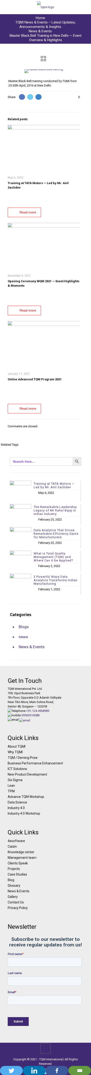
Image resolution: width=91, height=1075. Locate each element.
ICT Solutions (17, 769)
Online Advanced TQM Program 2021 (35, 379)
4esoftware (16, 841)
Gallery (13, 897)
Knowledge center (21, 852)
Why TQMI (15, 752)
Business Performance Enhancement (35, 763)
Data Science (17, 802)
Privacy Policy (18, 908)
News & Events (40, 31)
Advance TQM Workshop (26, 797)
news (23, 636)
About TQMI (16, 746)
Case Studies (17, 874)
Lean (11, 785)
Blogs (24, 626)
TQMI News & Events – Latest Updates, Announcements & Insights (45, 24)
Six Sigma (15, 780)
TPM (11, 791)
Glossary (14, 885)
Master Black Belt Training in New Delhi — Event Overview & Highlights (45, 37)
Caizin (12, 846)
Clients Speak (18, 863)
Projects (14, 869)
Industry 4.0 (16, 808)
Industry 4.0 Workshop (24, 813)
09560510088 (30, 715)
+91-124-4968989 (37, 711)
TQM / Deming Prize (23, 758)
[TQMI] (45, 7)
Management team (22, 857)
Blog (11, 880)
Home (40, 18)
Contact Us (16, 902)
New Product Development (27, 774)
